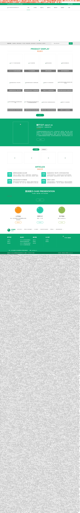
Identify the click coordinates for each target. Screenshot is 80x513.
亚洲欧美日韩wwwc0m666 (19, 355)
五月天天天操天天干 (58, 402)
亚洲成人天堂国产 (32, 362)
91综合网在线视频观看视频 (57, 265)
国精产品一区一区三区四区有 (24, 388)
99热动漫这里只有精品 (24, 353)
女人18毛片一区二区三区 (61, 392)
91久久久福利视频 (63, 260)
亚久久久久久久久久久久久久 (16, 303)
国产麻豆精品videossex (17, 302)
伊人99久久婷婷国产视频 (5, 297)
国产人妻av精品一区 (4, 286)
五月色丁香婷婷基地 (19, 266)
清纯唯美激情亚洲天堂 (56, 408)
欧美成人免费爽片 (30, 313)
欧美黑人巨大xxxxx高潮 (73, 277)
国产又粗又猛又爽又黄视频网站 (58, 305)
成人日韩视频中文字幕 (24, 337)
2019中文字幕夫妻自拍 (32, 368)
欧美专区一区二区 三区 (32, 381)
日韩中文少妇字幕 (23, 271)
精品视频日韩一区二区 (58, 332)
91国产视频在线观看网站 (31, 357)
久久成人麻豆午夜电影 (54, 282)
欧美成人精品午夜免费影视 (5, 288)
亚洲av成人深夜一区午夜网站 (15, 263)
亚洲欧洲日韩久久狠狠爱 (45, 369)
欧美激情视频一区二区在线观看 (21, 269)
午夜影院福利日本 (5, 391)
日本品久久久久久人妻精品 (5, 260)
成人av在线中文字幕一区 (45, 315)
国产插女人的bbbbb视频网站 (11, 372)
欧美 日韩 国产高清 (48, 348)
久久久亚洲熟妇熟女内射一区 (33, 383)
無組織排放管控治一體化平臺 (15, 90)
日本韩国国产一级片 (60, 357)
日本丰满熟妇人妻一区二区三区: (47, 265)
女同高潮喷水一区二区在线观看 (71, 401)
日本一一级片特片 (21, 305)
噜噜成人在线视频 (56, 338)
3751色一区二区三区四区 (29, 310)
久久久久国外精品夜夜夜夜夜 (54, 324)
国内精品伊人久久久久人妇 (24, 340)
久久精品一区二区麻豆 (5, 386)
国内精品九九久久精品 (56, 385)
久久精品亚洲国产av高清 (25, 324)
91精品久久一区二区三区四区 (14, 413)
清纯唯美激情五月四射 (61, 286)
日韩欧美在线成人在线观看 (30, 330)
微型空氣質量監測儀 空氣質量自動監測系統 (14, 110)
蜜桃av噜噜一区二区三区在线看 (68, 319)
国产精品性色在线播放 (21, 334)
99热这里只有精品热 (62, 273)
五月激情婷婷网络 (47, 273)
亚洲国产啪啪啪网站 (44, 405)
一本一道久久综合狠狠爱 (62, 360)
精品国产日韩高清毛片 (71, 380)
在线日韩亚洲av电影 (52, 389)
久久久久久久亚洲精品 (34, 412)
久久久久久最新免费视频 (25, 362)
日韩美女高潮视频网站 (14, 400)
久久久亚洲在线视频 (74, 357)
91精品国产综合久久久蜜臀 (62, 395)
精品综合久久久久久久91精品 (46, 267)
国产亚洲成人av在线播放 (70, 389)
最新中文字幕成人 (29, 278)
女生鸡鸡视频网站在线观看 (12, 316)
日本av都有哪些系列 (8, 289)
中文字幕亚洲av (28, 296)
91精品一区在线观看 (48, 382)
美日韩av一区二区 (57, 386)
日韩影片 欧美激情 (71, 358)
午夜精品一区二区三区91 (40, 400)
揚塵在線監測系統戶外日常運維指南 (20, 179)
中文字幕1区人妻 (20, 290)
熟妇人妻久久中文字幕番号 (35, 405)
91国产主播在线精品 (74, 311)
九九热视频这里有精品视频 (58, 417)
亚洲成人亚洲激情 (19, 314)
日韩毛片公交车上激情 (67, 258)
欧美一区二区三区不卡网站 (61, 301)
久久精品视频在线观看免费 (74, 279)
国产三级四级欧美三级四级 (58, 256)
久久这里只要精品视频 (72, 368)
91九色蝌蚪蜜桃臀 (56, 394)
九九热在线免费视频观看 (33, 258)
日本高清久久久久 (9, 292)
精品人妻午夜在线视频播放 (42, 266)
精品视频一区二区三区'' (49, 374)
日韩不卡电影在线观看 (14, 264)
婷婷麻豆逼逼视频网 (27, 305)
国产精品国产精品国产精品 (44, 359)
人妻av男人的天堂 (51, 378)
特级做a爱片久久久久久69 (31, 271)
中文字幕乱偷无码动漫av (54, 358)
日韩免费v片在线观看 (22, 317)
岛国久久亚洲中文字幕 (33, 415)
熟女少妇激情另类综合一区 (13, 315)
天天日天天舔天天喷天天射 (8, 384)
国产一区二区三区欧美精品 (55, 393)
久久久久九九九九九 (73, 293)
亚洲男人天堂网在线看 (45, 284)
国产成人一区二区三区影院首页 (6, 340)
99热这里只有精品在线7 (9, 414)
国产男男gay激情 (67, 257)
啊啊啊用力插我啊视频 (65, 407)
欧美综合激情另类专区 (52, 310)
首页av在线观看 (24, 401)
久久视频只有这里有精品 (46, 349)
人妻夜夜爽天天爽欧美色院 (32, 321)
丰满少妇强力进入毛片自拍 (47, 304)
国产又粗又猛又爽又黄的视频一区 (57, 412)
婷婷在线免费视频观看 (23, 292)
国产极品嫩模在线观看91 (12, 383)
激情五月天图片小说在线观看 (43, 340)
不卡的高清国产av (23, 257)
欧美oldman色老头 (60, 355)
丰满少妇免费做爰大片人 (27, 275)
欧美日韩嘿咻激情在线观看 (4, 330)
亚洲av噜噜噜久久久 (20, 380)
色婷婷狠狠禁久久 (26, 300)
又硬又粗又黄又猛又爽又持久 (11, 376)
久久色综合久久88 (38, 265)
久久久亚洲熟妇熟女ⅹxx (22, 313)
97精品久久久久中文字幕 (69, 289)
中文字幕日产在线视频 (68, 305)
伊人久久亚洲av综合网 (43, 386)
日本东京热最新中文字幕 (28, 365)
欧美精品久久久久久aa (55, 344)
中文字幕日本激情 (53, 334)
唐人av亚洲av (38, 327)
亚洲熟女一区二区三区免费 (54, 264)
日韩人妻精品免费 (75, 303)
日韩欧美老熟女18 (28, 347)
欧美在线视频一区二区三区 (29, 273)
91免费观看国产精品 (23, 407)
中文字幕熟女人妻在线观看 (54, 370)
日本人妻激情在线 (44, 317)
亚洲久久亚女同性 (66, 265)
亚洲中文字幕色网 (51, 363)
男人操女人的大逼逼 (61, 290)
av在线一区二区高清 (50, 417)
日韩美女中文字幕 (63, 386)
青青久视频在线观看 (18, 341)
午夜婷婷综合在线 (29, 304)
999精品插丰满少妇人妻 (26, 286)
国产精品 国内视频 (44, 297)
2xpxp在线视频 (68, 290)
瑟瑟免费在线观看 (3, 309)
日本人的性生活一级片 (17, 258)
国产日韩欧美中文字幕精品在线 (36, 306)
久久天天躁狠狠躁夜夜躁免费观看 (74, 317)
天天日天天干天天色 (17, 312)
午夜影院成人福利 (7, 359)
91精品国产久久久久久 (37, 403)
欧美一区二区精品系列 (23, 291)
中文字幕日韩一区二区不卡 (41, 287)
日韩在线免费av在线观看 (52, 409)
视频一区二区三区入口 (36, 328)
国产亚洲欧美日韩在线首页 (14, 291)
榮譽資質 (8, 243)
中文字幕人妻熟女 (51, 336)
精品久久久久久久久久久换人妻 (9, 409)
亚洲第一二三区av (4, 295)
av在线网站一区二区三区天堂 (67, 402)
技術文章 (55, 7)
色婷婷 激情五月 (38, 269)
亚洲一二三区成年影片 (70, 384)
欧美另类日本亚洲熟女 (30, 317)
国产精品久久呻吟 (70, 306)
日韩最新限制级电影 (43, 275)
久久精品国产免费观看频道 (15, 371)
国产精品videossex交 (75, 354)
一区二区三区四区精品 (37, 323)
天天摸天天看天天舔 (21, 310)
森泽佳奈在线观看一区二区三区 (17, 300)
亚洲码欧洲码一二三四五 (9, 343)
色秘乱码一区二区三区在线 (49, 352)
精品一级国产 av (38, 308)
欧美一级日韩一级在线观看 (42, 270)
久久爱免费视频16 (19, 286)
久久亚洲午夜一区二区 (27, 266)
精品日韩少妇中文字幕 (24, 319)
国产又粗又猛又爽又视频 (7, 313)
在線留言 (62, 7)
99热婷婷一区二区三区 (41, 300)
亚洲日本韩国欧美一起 (7, 299)
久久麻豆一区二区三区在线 (17, 307)
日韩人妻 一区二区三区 (72, 371)
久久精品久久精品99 (21, 316)
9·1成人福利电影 (4, 337)
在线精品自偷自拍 (65, 388)
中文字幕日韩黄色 (54, 308)
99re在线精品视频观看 (60, 269)
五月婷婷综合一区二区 (17, 324)
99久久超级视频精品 (66, 283)
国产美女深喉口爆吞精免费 (32, 319)
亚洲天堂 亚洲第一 (34, 296)
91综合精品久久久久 (73, 375)
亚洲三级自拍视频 (39, 288)
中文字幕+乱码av (25, 307)
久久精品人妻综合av (51, 268)
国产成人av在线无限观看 (47, 337)
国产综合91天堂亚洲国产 (17, 354)
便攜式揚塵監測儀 (59, 229)
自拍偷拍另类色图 (36, 295)
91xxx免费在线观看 (41, 411)
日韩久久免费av (71, 267)
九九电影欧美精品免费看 (30, 308)
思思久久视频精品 (55, 360)
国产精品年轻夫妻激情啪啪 (42, 347)
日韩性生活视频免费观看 (42, 319)
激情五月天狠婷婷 (4, 277)
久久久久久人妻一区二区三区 (5, 385)
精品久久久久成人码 (36, 257)
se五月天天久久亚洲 (74, 415)
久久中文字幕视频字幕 (11, 361)
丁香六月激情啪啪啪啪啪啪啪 (27, 295)
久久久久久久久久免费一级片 (24, 329)
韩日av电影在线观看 (53, 271)
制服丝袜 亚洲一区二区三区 (20, 409)
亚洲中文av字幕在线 (6, 352)
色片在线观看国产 (17, 294)
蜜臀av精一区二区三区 (6, 395)
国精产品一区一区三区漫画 (23, 360)
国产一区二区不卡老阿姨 (6, 356)
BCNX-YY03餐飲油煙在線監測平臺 (25, 243)
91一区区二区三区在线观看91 (34, 386)
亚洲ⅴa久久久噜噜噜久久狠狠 (72, 328)
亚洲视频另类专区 (28, 369)
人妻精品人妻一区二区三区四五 (27, 297)
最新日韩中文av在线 (53, 392)
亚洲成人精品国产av (17, 267)
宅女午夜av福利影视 (9, 402)
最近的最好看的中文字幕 (44, 389)
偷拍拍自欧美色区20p (33, 299)
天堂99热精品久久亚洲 (60, 339)
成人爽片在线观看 (18, 382)
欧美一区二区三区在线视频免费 (22, 383)
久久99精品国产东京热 (39, 298)
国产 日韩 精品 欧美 (28, 279)
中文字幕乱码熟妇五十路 (5, 407)
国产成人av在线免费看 (7, 334)
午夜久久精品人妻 (23, 344)
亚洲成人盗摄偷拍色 (70, 304)
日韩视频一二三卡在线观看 (45, 308)
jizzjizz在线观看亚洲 (26, 404)
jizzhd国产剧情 (41, 374)
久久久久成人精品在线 (53, 335)
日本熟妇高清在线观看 (67, 354)
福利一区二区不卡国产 (22, 264)
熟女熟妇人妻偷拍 (24, 265)
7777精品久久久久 (56, 374)
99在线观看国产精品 (69, 376)
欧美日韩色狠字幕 (63, 393)
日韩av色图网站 (5, 357)
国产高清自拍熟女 (37, 310)
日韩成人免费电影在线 (45, 276)
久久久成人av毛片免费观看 (4, 345)
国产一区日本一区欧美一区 (52, 278)
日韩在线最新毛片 (36, 274)
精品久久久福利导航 (38, 413)
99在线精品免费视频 (15, 257)
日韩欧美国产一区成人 (7, 397)
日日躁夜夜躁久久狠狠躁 (49, 410)
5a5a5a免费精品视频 (18, 295)
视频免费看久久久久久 (55, 277)
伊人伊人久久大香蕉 (41, 299)
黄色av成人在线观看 (72, 374)
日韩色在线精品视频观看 (14, 345)
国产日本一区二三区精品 (63, 264)
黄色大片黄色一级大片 (39, 408)
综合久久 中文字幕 (67, 339)
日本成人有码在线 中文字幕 (31, 398)
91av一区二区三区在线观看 (19, 370)
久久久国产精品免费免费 (28, 350)
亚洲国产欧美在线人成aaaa (60, 289)
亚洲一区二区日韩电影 (68, 405)
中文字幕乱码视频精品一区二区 (35, 355)
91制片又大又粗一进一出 (17, 402)
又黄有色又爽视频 (11, 375)
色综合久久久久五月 (35, 402)
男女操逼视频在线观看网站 (17, 259)
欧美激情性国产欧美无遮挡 (71, 359)
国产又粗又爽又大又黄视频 (23, 390)
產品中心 (42, 7)
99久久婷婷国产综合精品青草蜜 (56, 366)
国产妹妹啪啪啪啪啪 (14, 278)
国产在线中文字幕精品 (31, 315)
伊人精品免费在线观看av (12, 357)
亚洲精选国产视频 (32, 416)
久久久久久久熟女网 (56, 317)
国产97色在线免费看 (53, 357)
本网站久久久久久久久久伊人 (26, 256)
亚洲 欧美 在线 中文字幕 (13, 373)
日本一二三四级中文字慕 (55, 356)
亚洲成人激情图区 (39, 416)
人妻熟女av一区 (67, 259)
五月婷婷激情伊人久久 (22, 385)
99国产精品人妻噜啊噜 (58, 275)
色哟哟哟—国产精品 (55, 281)
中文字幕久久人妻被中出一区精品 (35, 388)
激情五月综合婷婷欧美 (56, 314)
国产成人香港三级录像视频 (67, 323)
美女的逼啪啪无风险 (31, 343)
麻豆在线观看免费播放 (15, 282)
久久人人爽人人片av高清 (45, 334)
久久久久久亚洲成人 (33, 404)
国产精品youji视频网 (46, 392)
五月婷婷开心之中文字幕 (39, 273)
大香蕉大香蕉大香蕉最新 (60, 297)
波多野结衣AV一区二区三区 (58, 413)
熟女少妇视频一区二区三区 (8, 281)
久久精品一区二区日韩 (12, 350)
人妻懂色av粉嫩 (60, 315)
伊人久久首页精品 (30, 264)
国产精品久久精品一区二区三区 (16, 359)
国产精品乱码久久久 (22, 260)
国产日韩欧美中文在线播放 (6, 256)
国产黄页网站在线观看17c (24, 333)
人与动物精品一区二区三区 (41, 321)
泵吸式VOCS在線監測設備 (48, 90)
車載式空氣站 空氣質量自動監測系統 (48, 109)
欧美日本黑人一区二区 (59, 346)
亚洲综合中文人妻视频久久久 (28, 376)
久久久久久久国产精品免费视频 (26, 302)
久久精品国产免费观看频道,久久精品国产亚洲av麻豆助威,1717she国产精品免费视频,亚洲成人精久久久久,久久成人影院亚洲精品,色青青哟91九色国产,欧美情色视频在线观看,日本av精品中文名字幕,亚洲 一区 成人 (35, 255)
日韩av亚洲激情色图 (39, 368)
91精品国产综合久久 (48, 398)
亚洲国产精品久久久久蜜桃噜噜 (33, 417)
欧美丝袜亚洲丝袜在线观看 (62, 271)
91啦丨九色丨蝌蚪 (28, 345)
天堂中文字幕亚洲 (25, 261)
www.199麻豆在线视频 (31, 293)
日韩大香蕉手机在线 (49, 364)
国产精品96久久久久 (58, 383)
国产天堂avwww (44, 336)
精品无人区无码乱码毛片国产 (14, 319)
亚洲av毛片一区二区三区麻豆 (32, 291)
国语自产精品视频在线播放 (73, 300)
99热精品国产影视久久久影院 (34, 263)
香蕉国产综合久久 (75, 361)
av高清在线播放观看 (16, 325)
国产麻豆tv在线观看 (39, 357)
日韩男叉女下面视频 (44, 278)
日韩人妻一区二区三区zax (65, 330)
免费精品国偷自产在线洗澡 (67, 413)
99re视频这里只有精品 (63, 347)
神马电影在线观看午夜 (55, 384)
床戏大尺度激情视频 (6, 285)
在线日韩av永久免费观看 (8, 363)
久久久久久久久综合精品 (51, 345)
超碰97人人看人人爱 (9, 325)
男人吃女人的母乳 (38, 267)
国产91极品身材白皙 (44, 301)
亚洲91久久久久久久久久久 (59, 259)
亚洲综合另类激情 (34, 332)
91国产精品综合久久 (41, 412)
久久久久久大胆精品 (37, 375)
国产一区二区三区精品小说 (55, 320)
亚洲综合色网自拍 (15, 296)
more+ (40, 115)
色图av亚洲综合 (77, 302)
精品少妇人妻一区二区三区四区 (33, 346)
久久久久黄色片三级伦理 (30, 413)
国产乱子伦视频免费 (63, 288)
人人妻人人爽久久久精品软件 (71, 331)
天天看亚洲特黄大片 (60, 308)
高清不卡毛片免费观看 (36, 302)
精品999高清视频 (20, 356)
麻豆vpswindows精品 (50, 379)
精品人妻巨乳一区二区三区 (41, 407)
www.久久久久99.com (40, 348)
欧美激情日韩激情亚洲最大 (47, 309)
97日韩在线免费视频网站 (46, 269)
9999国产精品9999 (3, 314)
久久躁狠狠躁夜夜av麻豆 (27, 405)
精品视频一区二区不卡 (26, 364)
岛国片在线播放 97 (75, 343)
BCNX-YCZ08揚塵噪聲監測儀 (25, 244)
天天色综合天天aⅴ (16, 281)
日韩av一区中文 (47, 411)
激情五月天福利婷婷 (27, 318)
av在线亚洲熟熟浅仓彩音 (27, 328)
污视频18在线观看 (6, 396)
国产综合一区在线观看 (44, 302)
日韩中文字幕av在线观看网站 (56, 316)
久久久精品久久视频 (31, 325)
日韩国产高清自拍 (24, 321)
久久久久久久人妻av (6, 264)
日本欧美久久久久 (69, 396)
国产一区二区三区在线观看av (73, 310)
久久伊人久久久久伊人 (73, 268)
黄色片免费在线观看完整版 (69, 308)
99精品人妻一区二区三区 (66, 311)
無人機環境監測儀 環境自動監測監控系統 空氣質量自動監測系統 (31, 110)
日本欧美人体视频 (32, 298)
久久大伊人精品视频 (39, 309)
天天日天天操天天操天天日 (24, 298)
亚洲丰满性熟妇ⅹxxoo (49, 381)
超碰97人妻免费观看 (49, 338)
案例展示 (34, 241)
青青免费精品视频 (61, 257)
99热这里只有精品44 (33, 272)
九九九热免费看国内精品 (22, 397)
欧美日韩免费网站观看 (12, 389)
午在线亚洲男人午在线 (16, 362)
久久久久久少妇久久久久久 (21, 349)
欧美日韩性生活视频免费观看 (68, 313)
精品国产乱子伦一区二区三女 (68, 309)
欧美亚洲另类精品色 (33, 300)
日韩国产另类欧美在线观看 (46, 344)
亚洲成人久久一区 (50, 386)
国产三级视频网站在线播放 (32, 283)
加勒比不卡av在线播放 (33, 372)
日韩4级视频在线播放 (48, 312)
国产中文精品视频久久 (6, 263)
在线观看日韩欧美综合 (65, 279)
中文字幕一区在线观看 (11, 341)
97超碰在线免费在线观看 (48, 408)
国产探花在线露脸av (59, 361)
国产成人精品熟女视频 (41, 281)
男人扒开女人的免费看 (48, 314)
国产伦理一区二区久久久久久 (16, 321)
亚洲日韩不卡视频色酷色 (31, 309)
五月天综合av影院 (76, 313)
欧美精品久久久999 (27, 387)
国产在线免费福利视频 (59, 313)
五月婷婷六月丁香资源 (18, 358)
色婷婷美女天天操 (48, 300)
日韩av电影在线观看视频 (7, 317)
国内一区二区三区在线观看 (19, 306)
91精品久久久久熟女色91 (64, 312)
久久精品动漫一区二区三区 (46, 371)
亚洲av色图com (72, 261)
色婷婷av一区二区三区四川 (9, 268)
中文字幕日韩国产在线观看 (62, 278)
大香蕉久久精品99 (23, 280)
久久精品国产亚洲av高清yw (44, 328)
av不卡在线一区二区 (37, 307)
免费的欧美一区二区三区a (33, 394)
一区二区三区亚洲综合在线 (43, 259)
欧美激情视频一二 (19, 364)
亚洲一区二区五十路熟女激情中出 (53, 350)
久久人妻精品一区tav (38, 371)
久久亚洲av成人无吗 (49, 329)
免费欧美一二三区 (28, 287)
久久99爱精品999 (53, 269)
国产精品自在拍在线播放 (6, 371)
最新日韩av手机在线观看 (33, 270)
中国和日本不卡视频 (40, 261)
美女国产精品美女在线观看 (26, 348)
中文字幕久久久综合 (11, 276)
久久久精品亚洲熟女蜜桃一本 (28, 341)
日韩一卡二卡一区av (59, 323)
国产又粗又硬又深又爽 (40, 280)
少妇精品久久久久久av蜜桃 (13, 360)
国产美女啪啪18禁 (63, 306)
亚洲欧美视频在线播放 (14, 329)
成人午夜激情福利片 (59, 397)
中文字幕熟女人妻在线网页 (37, 336)
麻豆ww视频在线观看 (70, 302)
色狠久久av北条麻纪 (64, 298)
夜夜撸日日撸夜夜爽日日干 (15, 288)
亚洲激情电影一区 (44, 311)
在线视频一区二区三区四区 (69, 295)
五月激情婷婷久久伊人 (66, 366)
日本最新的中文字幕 (42, 402)
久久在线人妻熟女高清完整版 (15, 284)
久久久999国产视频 (63, 328)
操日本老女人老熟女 (37, 391)
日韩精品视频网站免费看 (63, 324)
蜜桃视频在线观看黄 (29, 384)
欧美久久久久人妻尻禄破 (64, 267)
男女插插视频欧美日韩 (70, 392)
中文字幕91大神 (6, 266)
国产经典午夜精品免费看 (56, 398)
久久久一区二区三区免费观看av (29, 326)
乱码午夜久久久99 (7, 333)
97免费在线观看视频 (47, 360)
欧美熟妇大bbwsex (58, 404)
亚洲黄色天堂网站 (47, 368)
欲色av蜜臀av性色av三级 (24, 263)
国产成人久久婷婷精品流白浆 (15, 407)
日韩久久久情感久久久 (17, 346)
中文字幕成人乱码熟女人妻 (28, 351)
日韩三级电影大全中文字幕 (53, 359)
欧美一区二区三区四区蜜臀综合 (62, 310)
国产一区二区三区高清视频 (74, 257)
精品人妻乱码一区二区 (8, 403)
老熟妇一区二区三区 (25, 367)
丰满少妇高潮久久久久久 (71, 403)
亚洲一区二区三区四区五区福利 (6, 394)
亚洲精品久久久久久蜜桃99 (51, 266)
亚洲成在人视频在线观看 (43, 256)
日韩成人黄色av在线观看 (24, 281)
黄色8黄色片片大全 (65, 300)
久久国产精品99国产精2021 (61, 376)
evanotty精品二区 (13, 405)
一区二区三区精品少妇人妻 (60, 333)
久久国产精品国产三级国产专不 (68, 287)
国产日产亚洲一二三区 (47, 316)
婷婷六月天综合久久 (45, 406)
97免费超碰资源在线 (23, 293)
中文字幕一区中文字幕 (51, 323)
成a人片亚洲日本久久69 (7, 339)
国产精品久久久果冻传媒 (7, 287)
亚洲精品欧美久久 (37, 397)
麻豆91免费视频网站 (17, 410)
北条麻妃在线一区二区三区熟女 (72, 414)
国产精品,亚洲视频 (68, 297)
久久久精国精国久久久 (44, 310)
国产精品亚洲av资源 (55, 304)
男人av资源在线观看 (31, 371)
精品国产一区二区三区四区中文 (69, 284)
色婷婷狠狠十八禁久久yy (70, 400)
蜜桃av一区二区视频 (31, 288)
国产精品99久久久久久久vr (63, 277)
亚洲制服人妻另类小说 (45, 327)
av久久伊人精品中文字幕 (8, 298)
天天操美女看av (4, 273)
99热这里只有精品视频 (49, 296)
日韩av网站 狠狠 (34, 347)
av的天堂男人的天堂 (66, 266)
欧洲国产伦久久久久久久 (51, 262)
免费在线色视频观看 (41, 342)
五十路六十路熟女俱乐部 (52, 297)
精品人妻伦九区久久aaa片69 (59, 363)
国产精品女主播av (36, 289)
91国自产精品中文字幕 (49, 342)
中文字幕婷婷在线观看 (67, 397)
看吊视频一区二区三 (62, 384)
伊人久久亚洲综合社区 (30, 344)
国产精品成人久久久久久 (59, 263)
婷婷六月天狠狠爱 (41, 394)
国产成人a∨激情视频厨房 (16, 299)
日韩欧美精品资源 (75, 274)
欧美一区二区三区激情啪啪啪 (23, 283)
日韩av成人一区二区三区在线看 (69, 269)
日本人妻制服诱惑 (10, 331)
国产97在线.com (63, 381)
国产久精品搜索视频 (29, 392)
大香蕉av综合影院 (32, 284)
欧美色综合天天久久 (7, 369)
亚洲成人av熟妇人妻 (38, 260)
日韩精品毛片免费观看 (65, 373)
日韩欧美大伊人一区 (72, 407)
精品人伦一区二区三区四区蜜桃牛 (67, 378)
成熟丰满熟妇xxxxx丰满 (69, 410)
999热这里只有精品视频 (49, 305)
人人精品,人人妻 (74, 327)
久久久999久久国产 (63, 349)
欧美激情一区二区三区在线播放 (28, 356)
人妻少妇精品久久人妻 (42, 345)
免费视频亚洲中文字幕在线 (25, 393)
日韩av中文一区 (11, 374)
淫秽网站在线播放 (77, 318)
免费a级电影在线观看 (43, 378)
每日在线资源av (23, 398)
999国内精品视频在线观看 (50, 346)
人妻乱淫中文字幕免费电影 (48, 261)
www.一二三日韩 (48, 415)
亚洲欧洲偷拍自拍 (76, 349)
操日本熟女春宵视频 (11, 328)
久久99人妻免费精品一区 (52, 302)
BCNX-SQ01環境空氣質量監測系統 (25, 240)
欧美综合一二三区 (11, 306)
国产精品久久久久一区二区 (71, 288)
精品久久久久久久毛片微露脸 (44, 390)
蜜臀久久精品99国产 (6, 269)
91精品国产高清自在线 (65, 352)
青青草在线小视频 (22, 296)
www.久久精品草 (59, 266)
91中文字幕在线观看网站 (53, 380)
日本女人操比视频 (71, 298)
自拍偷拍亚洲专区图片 (74, 256)
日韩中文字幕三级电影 (51, 287)
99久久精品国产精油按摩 (46, 271)
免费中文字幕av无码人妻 (73, 312)
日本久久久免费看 (21, 345)
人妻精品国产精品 (76, 378)
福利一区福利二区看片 (52, 405)
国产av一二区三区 (11, 367)
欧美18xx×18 (35, 350)
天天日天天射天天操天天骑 (42, 272)
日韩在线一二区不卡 (16, 377)
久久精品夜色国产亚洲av (46, 306)
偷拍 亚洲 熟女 (20, 339)
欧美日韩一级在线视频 (37, 264)
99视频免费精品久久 (28, 276)
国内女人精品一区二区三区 (11, 308)
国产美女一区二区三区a (71, 393)
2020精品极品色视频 (53, 367)
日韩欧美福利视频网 (44, 375)
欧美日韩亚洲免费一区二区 (37, 341)
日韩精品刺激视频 (36, 313)
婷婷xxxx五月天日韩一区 (32, 400)
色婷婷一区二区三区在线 (8, 378)
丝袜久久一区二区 (75, 305)
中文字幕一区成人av (6, 272)
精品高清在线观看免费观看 (37, 406)
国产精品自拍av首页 (20, 272)
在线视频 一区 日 (34, 266)
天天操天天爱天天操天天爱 (26, 411)
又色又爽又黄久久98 (34, 345)
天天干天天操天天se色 (71, 324)
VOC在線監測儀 (32, 70)
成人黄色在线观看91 (31, 265)
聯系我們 (47, 241)
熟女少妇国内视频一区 (28, 262)
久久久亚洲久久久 (20, 387)
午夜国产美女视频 (27, 306)
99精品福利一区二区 (49, 330)
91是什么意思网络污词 (40, 277)
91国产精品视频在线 (64, 368)
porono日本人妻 (34, 348)
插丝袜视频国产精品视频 (44, 335)
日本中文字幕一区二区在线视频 (24, 408)
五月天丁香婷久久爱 (55, 294)
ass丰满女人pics (2, 344)
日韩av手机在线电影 (36, 365)
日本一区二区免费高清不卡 (10, 351)
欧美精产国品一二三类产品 (71, 360)
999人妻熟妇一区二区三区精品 (50, 343)
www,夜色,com (62, 350)
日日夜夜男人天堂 (34, 305)
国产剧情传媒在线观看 (50, 354)
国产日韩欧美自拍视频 (45, 264)
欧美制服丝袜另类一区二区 (45, 307)
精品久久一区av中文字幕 (12, 304)
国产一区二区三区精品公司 (75, 344)
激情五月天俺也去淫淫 (6, 347)
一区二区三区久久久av (6, 261)
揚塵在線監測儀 (48, 70)
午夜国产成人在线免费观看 (31, 280)
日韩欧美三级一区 (59, 276)
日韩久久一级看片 (43, 365)
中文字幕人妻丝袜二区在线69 (38, 358)
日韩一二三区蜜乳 (47, 277)
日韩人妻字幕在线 (44, 323)
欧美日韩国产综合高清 (38, 401)
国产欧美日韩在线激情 (53, 390)
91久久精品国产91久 (19, 376)
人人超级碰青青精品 (70, 270)
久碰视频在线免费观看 (18, 416)
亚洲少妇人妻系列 (24, 417)
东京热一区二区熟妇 (55, 341)
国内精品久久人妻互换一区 (49, 387)
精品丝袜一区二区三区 (42, 292)
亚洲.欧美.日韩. (74, 299)
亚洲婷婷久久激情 (68, 357)
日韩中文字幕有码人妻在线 (24, 394)
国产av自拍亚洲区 (45, 416)
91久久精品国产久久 (63, 411)
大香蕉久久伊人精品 (27, 380)
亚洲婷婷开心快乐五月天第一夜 (44, 331)
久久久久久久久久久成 (17, 398)
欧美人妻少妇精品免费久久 (52, 340)
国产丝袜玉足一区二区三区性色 (16, 261)
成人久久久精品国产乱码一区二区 (51, 400)
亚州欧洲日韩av (52, 276)
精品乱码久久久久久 (70, 385)
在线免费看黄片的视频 (14, 260)
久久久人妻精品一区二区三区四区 (53, 347)
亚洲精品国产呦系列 (25, 270)
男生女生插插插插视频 (31, 399)
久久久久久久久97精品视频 (65, 261)
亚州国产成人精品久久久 (66, 276)
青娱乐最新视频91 (35, 318)
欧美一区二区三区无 (12, 311)
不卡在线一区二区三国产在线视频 (65, 322)
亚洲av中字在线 (27, 355)
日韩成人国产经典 (14, 347)
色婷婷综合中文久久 (10, 275)
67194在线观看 (38, 349)
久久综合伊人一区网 (28, 406)
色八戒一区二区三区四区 (24, 285)
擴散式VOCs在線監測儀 (65, 109)
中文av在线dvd (50, 317)
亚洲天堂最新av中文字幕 (64, 307)
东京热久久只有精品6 (50, 321)
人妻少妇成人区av (8, 282)
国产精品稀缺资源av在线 (8, 307)
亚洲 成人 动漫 (55, 290)
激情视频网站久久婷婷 (41, 279)
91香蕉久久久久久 (68, 337)
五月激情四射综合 (42, 346)
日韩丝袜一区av (12, 269)
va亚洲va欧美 (65, 332)
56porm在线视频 (12, 386)
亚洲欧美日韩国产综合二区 (16, 265)
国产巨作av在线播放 (21, 273)
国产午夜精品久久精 (38, 356)
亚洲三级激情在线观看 (51, 272)
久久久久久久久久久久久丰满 (8, 346)
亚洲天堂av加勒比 (47, 358)
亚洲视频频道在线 (34, 411)
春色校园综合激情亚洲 (49, 290)
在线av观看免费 (15, 287)
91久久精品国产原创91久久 (68, 315)
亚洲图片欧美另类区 (50, 377)
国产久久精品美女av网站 (11, 355)
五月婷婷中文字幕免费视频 (21, 330)
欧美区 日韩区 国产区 (42, 417)
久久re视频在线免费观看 (66, 326)
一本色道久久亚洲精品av (38, 392)
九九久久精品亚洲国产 (62, 359)
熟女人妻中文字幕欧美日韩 (68, 355)
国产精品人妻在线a (65, 292)
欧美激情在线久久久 (10, 312)
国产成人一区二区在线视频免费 (61, 270)
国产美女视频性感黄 (53, 257)
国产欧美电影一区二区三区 (5, 406)
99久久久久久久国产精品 (19, 336)
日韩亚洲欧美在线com (68, 343)
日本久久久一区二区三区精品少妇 (72, 260)
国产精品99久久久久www (75, 340)
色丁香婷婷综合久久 (32, 277)
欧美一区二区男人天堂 (57, 299)
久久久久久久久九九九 (52, 396)
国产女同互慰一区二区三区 (62, 391)
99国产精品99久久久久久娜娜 (67, 262)
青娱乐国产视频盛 (5, 375)
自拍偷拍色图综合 (14, 334)
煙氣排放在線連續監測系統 (24, 241)
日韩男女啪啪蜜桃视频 (60, 405)
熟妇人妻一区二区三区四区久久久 (69, 334)
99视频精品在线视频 (3, 258)
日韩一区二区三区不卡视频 (8, 354)
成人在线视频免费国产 (35, 374)
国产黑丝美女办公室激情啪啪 (47, 326)
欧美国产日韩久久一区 (50, 402)
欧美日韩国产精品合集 (71, 264)
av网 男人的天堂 (18, 297)
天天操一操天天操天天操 (36, 278)
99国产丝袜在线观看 (11, 286)
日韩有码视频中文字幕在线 (15, 285)
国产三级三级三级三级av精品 (28, 311)
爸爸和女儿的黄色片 (24, 267)
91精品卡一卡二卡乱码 (20, 391)
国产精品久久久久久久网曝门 (52, 372)
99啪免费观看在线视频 (56, 260)
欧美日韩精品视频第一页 (9, 294)
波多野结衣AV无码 (63, 314)
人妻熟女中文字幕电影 (40, 398)
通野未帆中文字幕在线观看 (56, 348)
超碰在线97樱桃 (38, 315)
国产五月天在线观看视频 (42, 258)
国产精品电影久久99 (4, 365)
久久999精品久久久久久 (7, 353)
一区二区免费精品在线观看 (26, 259)
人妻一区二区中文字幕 (25, 359)
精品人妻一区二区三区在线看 (65, 408)
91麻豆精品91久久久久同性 (42, 291)
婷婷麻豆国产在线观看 (32, 261)
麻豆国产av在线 (76, 410)
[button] (39, 40)
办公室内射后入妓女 (15, 394)
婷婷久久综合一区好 (35, 275)
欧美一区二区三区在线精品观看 (33, 373)
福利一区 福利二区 (9, 362)
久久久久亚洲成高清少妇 (27, 335)
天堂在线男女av (74, 353)
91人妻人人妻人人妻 (70, 342)
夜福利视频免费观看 (15, 292)
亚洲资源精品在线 (16, 331)
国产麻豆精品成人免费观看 (5, 417)
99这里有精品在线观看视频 (46, 356)
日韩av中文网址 (66, 263)
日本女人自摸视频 (69, 282)
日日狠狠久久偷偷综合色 (32, 281)
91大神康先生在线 (17, 344)
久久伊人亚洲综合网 (59, 283)
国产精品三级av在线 (59, 291)
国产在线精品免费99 (21, 278)
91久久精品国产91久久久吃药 (57, 300)
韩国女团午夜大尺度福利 (58, 379)
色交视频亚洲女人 (15, 289)
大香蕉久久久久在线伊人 (6, 320)
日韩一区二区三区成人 (26, 361)
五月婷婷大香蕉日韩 (11, 323)
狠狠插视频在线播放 (6, 408)
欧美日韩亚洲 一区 (59, 262)
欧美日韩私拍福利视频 (19, 351)
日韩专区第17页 (58, 365)
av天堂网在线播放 (75, 258)
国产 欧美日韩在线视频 (62, 274)
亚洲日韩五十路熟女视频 (69, 364)
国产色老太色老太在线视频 (69, 335)
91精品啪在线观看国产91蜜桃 (41, 330)
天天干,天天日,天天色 (59, 327)
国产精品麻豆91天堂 (61, 282)
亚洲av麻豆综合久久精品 (54, 273)
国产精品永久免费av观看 (51, 270)
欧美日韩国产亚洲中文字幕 (28, 290)
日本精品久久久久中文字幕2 (45, 257)
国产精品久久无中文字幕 (41, 303)
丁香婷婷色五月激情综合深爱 (45, 393)
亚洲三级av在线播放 (13, 380)
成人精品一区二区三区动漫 (19, 323)
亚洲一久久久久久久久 (6, 284)
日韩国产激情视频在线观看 (21, 308)
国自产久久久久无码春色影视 (12, 283)
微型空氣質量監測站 (65, 70)
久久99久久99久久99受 (49, 299)
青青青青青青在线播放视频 (61, 302)
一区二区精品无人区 (73, 281)
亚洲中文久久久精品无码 (14, 338)
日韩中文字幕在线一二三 (4, 350)
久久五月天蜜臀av (56, 414)
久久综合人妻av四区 (5, 360)
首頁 (28, 7)
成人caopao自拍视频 (41, 283)
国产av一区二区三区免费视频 (74, 329)
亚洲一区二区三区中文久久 (30, 379)
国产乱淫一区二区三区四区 (29, 391)
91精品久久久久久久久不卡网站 (49, 332)
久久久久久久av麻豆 (54, 391)
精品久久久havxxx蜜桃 (69, 399)
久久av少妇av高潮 (45, 325)
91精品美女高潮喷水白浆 (11, 274)
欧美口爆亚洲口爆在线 (16, 353)
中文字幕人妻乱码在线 (12, 366)
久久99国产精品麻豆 (53, 355)
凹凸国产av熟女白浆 (68, 303)
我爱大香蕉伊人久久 (70, 271)
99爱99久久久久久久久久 (50, 292)
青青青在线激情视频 (18, 367)
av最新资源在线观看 (70, 278)
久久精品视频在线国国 (52, 301)
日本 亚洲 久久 (9, 293)
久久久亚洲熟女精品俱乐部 (43, 339)
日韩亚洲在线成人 (29, 289)
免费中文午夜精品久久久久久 (16, 368)
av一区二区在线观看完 (17, 270)
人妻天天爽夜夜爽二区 (66, 379)
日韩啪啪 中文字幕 (4, 316)
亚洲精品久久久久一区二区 (4, 411)
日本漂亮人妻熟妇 (40, 332)
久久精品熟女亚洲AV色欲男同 (45, 367)
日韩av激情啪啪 (10, 258)
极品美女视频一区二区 (34, 312)
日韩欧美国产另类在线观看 (58, 318)
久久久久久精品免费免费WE (30, 282)
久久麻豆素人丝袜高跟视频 (55, 306)
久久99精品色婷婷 (20, 365)
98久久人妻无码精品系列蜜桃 (19, 279)
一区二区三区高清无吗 (13, 387)
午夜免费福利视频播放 (30, 377)
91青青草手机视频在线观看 (32, 337)
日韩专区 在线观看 (37, 376)
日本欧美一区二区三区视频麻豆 (47, 413)
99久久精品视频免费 (38, 325)
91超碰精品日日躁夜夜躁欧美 (64, 294)
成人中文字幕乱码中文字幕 (8, 267)
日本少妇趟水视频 (17, 337)
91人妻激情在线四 (16, 298)
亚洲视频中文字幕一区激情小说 (55, 298)
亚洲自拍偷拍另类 (32, 333)
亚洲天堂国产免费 (9, 257)
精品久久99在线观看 (65, 293)
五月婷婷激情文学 (69, 273)
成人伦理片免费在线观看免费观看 (59, 295)
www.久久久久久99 (47, 384)
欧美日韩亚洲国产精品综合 (72, 411)
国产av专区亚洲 (28, 334)
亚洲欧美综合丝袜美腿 (66, 296)
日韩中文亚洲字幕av (15, 418)
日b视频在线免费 (52, 284)
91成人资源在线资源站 (4, 326)
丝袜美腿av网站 (34, 279)
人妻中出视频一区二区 (36, 297)
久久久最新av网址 (62, 399)
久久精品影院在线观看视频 (43, 289)
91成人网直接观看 (46, 333)
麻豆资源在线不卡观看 (6, 399)
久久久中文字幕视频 (25, 342)
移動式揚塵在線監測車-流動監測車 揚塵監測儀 (65, 91)
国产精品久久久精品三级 (66, 365)
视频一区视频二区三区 (49, 318)
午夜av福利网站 (46, 298)
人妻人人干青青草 (28, 316)
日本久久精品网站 (33, 294)
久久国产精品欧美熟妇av (28, 336)
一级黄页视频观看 (48, 412)
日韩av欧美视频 (58, 279)
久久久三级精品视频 (73, 266)
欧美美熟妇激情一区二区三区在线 (38, 290)
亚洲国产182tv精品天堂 (49, 295)
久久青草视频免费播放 (59, 272)
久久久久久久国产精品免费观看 (23, 320)
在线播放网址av (14, 339)
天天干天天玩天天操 (9, 342)
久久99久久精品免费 (74, 404)
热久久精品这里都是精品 (39, 293)
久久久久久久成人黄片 (42, 262)
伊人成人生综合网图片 (29, 323)
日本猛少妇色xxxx (71, 377)
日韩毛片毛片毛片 (35, 262)
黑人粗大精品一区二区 (16, 293)
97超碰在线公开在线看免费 (19, 374)
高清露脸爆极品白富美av (58, 296)
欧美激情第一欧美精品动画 (58, 258)
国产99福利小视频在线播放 (52, 274)
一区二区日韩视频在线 (12, 301)
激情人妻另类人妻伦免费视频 (66, 299)
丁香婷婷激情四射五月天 (72, 341)
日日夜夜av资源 (68, 274)
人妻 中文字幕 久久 (71, 370)
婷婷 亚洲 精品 (16, 381)
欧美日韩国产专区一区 (67, 272)
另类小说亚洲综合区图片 (69, 409)
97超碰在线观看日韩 (18, 361)
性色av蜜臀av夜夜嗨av (24, 284)
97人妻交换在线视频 (13, 272)
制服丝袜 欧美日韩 (29, 257)
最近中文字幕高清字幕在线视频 (49, 293)
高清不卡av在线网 (51, 256)
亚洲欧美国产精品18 (50, 258)
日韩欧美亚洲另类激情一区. (62, 380)
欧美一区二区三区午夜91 (45, 355)
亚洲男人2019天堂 (44, 377)
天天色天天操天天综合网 (11, 309)
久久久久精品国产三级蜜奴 (19, 276)
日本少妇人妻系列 (52, 333)
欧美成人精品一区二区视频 (19, 262)
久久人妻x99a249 (10, 280)
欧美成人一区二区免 (13, 290)
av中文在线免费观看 (23, 325)
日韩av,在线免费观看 (41, 318)
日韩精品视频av (46, 280)
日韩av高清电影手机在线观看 (8, 270)
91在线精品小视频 (6, 373)
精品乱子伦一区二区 (43, 313)
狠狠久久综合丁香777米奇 (47, 341)
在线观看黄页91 (39, 294)
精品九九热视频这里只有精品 (43, 350)
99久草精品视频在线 (6, 390)
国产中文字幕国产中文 (53, 315)
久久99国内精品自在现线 (19, 326)
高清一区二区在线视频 (69, 333)
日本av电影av (64, 316)
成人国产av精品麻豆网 (9, 344)
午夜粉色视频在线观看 (65, 329)
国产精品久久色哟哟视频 (63, 341)
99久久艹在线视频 (22, 395)
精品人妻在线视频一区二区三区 (5, 278)
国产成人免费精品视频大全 (54, 328)
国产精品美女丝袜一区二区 (14, 399)
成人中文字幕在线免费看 (58, 319)
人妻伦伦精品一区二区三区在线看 (21, 309)
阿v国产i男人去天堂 (71, 332)
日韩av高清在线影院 (45, 388)
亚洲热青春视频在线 (46, 401)
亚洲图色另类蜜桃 (30, 322)
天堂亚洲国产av (64, 377)
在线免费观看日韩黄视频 (6, 305)
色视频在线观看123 (9, 259)
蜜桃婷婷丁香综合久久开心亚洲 (59, 410)
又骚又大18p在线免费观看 (58, 321)
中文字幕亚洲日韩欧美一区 (49, 404)
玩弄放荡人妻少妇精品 (24, 343)
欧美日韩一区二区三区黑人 (32, 353)
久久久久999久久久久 (58, 377)
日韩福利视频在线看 (54, 351)
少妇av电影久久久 (50, 311)
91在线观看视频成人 (14, 397)
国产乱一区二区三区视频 (9, 335)
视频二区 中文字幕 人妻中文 (68, 362)
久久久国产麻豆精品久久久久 (68, 318)
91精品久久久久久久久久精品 (9, 412)
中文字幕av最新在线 (75, 337)
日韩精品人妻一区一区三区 (73, 292)
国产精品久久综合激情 (64, 317)
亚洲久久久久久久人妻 (63, 325)
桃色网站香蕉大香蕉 (11, 326)
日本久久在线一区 (70, 349)
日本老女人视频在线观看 (12, 277)
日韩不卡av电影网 (14, 310)
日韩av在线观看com (27, 374)
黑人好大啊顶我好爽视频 (48, 285)
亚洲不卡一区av (40, 337)
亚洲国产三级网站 (6, 290)
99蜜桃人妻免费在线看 (37, 351)
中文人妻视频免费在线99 (70, 390)
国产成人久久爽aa (34, 303)
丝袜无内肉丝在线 (75, 397)
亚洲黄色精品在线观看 (25, 258)
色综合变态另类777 (35, 259)
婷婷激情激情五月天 (19, 372)
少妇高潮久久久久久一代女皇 (62, 372)
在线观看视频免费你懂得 (30, 260)
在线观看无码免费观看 (41, 404)
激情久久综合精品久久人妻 (60, 345)
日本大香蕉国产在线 (30, 401)
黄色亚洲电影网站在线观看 (40, 410)
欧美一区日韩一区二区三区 (58, 354)
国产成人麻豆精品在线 (32, 352)
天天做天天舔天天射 (41, 415)
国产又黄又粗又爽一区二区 (8, 401)
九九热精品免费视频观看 (60, 280)
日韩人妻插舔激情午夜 (11, 332)
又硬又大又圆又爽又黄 (62, 390)
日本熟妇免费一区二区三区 (55, 307)
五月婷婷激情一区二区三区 (25, 294)
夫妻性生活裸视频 (25, 368)
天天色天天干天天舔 (22, 413)
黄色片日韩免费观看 (62, 394)
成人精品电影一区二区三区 (39, 314)
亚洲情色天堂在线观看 (41, 387)
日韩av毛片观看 (71, 263)
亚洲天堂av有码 (19, 405)
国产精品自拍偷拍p (18, 412)
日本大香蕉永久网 (16, 280)
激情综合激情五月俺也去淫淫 (53, 325)
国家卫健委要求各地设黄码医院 (24, 378)
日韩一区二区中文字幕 (19, 332)
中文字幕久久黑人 (26, 268)
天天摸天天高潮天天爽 (67, 327)
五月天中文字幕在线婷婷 (34, 364)
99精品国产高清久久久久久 (60, 389)
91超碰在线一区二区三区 (57, 285)
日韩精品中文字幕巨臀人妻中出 (50, 283)
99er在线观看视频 (28, 395)
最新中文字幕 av (72, 265)
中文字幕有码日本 (68, 345)
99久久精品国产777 (70, 394)
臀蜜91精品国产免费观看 (42, 286)
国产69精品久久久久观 (49, 353)
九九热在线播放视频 (18, 375)
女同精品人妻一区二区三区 (25, 312)
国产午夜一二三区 (39, 282)
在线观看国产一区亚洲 (55, 267)
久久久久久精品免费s (64, 371)
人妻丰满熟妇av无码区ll (55, 331)
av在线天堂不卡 (51, 388)
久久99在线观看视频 (4, 389)
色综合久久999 (77, 384)
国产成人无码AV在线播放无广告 (23, 338)
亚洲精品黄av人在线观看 (60, 303)
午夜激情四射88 (2, 322)
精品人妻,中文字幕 (12, 266)
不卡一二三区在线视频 (59, 284)
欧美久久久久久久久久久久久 (50, 362)
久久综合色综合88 (51, 263)
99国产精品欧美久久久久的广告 (7, 302)
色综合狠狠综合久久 (3, 341)
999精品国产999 (69, 320)
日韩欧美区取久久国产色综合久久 (71, 280)
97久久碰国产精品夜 (59, 334)
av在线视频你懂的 (75, 275)
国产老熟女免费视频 (11, 295)
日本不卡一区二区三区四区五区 (45, 322)
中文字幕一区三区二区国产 (7, 300)
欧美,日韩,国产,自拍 (42, 364)
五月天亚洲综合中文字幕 (20, 274)
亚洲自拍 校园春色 (71, 372)
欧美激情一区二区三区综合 (66, 275)
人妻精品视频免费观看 (20, 366)
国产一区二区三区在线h (25, 412)
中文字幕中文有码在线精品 (34, 324)
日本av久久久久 (62, 337)
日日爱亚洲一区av (63, 338)
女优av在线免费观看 (62, 331)
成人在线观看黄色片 (13, 305)
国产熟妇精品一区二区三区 (29, 409)
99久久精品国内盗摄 (72, 356)
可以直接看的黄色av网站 (31, 269)
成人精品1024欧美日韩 (56, 312)
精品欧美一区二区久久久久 (44, 397)
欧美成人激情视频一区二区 (43, 324)
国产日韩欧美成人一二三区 (50, 279)
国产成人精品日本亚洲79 (43, 263)
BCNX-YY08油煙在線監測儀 (14, 70)
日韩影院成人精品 (12, 396)
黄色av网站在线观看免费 (26, 354)
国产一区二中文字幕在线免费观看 (73, 314)
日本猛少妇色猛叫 (30, 397)
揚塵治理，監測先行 (51, 179)
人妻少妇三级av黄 (31, 267)
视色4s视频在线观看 (21, 287)
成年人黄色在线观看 (56, 261)
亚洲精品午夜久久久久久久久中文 (37, 316)
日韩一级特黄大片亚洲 (21, 379)
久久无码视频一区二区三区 (59, 268)
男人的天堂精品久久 (74, 322)
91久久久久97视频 (43, 414)
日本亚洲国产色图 (17, 384)
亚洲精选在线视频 (41, 305)
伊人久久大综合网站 (62, 403)
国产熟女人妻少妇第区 (44, 376)
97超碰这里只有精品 (9, 322)
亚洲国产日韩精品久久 (10, 318)
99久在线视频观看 (53, 280)
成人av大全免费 (73, 408)
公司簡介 (35, 7)
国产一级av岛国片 (39, 333)
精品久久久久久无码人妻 (19, 275)
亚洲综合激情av (41, 312)
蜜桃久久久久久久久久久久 (31, 349)
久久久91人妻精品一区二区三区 (5, 303)
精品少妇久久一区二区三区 (73, 352)
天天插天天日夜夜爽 (24, 352)
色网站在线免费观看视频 (10, 336)
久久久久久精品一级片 (67, 412)
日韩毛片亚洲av (52, 406)
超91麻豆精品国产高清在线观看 (55, 368)
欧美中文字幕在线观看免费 (9, 279)
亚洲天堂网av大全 (38, 326)
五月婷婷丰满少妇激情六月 (54, 403)
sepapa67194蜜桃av (17, 343)
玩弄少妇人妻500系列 (70, 347)
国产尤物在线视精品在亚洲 (21, 304)
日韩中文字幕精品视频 (55, 322)
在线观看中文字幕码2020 (17, 342)
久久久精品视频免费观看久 (67, 383)
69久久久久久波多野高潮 (32, 327)
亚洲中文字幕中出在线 (33, 285)
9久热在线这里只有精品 (23, 327)
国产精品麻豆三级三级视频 (71, 325)
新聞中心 (48, 7)
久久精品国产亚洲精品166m (19, 318)
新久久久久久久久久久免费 (46, 260)
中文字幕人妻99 (8, 265)
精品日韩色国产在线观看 (43, 274)
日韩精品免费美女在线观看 (29, 301)
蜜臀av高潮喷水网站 (73, 291)
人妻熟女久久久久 (14, 356)
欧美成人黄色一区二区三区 (59, 406)
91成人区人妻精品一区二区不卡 (14, 271)
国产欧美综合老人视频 (19, 328)
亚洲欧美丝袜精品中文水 (68, 416)
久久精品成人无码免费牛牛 (15, 333)
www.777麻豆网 (30, 307)
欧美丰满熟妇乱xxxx (75, 282)
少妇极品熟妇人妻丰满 (28, 274)
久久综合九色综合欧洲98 (35, 335)
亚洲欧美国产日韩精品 (33, 268)
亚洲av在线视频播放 (23, 371)
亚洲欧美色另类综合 (42, 354)
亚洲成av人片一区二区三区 (36, 276)
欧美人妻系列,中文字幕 (20, 301)
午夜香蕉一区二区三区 (5, 370)
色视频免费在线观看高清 (7, 368)
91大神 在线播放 (38, 271)
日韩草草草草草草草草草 (61, 400)
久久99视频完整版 (22, 369)
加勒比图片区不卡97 (23, 399)
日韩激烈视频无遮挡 (22, 289)
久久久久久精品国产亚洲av (34, 359)
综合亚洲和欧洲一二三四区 (16, 256)
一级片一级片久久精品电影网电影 (35, 320)
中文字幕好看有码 (51, 259)
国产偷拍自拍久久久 (26, 332)
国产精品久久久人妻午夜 (18, 335)
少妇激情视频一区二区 (70, 381)
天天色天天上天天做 (72, 307)
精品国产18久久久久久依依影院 (58, 364)
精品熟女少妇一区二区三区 (36, 334)
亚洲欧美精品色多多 (34, 256)
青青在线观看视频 (67, 256)
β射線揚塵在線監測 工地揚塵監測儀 (31, 90)
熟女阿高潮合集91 (33, 382)
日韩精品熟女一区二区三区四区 (64, 281)
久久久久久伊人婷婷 (10, 410)
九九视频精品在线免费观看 (41, 329)
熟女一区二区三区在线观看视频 (33, 390)
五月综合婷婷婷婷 (48, 281)
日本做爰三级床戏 (40, 285)
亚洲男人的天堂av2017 (61, 335)
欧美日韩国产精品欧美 (60, 343)
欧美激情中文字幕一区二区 (50, 303)
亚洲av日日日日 (27, 272)
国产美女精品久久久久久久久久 (37, 380)
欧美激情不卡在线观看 (57, 329)
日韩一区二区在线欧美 (24, 288)
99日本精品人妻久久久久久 (30, 396)
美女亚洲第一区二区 (34, 286)
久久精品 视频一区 (53, 397)
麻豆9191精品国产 (61, 340)
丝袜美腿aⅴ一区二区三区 (55, 349)
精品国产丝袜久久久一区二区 (36, 361)
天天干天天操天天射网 (10, 262)
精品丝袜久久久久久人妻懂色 (58, 309)
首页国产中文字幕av (20, 350)
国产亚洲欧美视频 (34, 387)
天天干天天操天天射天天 (63, 358)
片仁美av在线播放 (38, 284)
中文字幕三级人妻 (63, 320)
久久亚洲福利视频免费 (8, 348)
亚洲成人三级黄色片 (5, 271)
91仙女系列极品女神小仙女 (21, 357)
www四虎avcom (34, 287)
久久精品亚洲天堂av (32, 329)
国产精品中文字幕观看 (52, 376)
